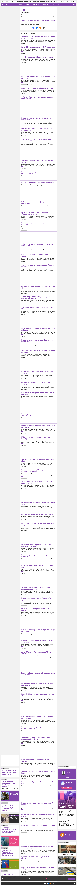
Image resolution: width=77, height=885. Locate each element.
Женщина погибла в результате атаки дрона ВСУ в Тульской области (37, 460)
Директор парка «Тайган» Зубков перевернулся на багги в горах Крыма (13, 820)
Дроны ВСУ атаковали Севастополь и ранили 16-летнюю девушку (36, 653)
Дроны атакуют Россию (17, 1)
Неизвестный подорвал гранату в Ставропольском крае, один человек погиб (38, 826)
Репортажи (47, 20)
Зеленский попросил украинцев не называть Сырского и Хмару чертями (36, 383)
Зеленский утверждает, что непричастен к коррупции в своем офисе (38, 287)
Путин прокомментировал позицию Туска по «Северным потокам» (36, 857)
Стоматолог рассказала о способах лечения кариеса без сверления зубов (37, 245)
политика (5, 803)
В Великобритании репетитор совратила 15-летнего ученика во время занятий (37, 341)
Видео (38, 4)
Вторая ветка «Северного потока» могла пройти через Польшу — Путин (38, 868)
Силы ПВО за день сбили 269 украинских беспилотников (14, 795)
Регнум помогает (55, 4)
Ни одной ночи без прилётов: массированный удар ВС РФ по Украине (66, 805)
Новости (20, 4)
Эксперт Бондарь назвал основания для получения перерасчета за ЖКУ (36, 140)
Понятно (71, 878)
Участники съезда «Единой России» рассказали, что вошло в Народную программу (38, 37)
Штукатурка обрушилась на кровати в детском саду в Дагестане (35, 760)
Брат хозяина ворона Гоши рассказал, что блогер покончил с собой (37, 566)
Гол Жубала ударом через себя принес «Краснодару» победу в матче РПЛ (9, 772)
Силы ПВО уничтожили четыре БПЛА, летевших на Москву (37, 514)
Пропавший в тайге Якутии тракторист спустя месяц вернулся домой (38, 503)
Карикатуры (53, 20)
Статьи (27, 4)
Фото (35, 20)
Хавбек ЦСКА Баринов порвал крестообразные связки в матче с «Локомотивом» (38, 674)
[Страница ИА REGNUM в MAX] (33, 28)
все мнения (16, 788)
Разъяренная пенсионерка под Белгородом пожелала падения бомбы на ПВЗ (38, 426)
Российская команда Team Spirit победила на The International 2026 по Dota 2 (34, 471)
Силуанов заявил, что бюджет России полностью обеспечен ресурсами (37, 815)
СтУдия (42, 20)
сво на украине (63, 792)
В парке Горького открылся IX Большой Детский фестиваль (37, 182)
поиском (31, 14)
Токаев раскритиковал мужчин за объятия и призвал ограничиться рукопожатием (35, 588)
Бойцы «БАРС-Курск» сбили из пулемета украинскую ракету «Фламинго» (37, 695)
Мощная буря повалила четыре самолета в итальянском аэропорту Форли (36, 414)
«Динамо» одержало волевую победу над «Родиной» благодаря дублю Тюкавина (35, 297)
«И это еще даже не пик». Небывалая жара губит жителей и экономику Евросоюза (9, 807)
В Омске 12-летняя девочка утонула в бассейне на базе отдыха (36, 599)
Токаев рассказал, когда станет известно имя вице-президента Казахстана (38, 772)
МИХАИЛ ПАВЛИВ (5, 788)
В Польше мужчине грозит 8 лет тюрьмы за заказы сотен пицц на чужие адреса (38, 119)
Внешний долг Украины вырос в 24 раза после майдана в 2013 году (37, 372)
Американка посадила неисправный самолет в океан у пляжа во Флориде (38, 329)
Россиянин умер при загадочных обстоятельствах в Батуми (37, 88)
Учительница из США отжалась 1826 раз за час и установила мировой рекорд (38, 351)
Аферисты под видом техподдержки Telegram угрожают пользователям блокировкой (36, 545)
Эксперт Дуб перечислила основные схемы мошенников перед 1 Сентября (37, 98)
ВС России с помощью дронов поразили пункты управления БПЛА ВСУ (37, 438)
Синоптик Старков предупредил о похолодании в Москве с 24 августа (38, 308)
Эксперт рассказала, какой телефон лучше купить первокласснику (35, 203)
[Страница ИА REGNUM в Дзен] (44, 28)
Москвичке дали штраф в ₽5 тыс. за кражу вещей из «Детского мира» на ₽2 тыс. (35, 213)
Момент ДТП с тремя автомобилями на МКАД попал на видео (38, 47)
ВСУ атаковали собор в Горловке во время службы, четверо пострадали (37, 393)
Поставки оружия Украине (39, 1)
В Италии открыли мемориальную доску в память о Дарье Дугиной (37, 255)
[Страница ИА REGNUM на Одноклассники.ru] (40, 28)
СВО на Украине (27, 1)
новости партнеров (64, 766)
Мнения (32, 4)
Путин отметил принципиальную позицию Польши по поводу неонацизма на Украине (37, 847)
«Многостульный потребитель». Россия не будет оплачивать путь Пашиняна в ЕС (9, 830)
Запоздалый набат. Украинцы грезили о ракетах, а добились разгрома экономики (7, 852)
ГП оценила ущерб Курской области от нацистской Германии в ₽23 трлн (38, 524)
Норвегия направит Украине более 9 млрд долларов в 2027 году (37, 783)
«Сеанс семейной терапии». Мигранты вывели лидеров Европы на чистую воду (10, 875)
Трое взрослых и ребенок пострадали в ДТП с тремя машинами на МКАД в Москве (35, 738)
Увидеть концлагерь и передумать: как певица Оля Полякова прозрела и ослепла (9, 784)
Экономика (12, 860)
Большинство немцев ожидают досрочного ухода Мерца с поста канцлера (37, 684)
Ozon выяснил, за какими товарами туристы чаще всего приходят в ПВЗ (14, 865)
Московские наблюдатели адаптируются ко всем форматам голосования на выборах (37, 728)
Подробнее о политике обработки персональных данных (56, 878)
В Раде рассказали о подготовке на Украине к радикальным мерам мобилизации (37, 717)
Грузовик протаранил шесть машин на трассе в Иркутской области (37, 804)
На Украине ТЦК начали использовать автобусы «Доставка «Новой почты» (37, 641)
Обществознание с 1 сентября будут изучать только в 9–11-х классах (37, 609)
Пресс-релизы (29, 22)
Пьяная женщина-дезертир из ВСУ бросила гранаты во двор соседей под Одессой (14, 841)
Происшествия (12, 815)
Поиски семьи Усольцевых (52, 1)
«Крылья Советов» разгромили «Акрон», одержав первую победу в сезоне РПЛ (37, 482)
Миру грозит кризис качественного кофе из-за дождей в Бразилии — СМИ (36, 129)
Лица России (44, 4)
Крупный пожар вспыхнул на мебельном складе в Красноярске (35, 555)
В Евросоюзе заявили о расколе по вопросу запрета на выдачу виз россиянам (38, 630)
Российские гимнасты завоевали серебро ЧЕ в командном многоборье (37, 224)
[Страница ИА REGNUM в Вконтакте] (37, 28)
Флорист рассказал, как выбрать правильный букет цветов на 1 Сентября (38, 266)
